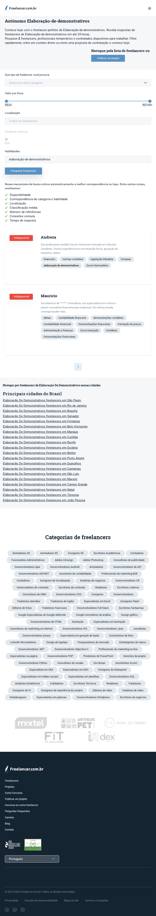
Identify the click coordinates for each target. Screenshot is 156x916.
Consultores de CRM (34, 594)
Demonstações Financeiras (59, 336)
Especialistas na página (23, 656)
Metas (47, 317)
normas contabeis (73, 259)
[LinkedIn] (14, 909)
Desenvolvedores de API (127, 566)
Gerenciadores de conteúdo (33, 587)
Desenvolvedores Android (64, 566)
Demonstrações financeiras (94, 324)
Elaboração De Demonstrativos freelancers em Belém (39, 453)
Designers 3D (76, 553)
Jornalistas (139, 628)
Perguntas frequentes (17, 811)
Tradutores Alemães (28, 601)
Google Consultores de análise (93, 614)
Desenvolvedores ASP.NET (34, 573)
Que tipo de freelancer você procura (27, 75)
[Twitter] (31, 910)
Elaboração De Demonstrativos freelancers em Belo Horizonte (45, 426)
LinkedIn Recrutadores (23, 642)
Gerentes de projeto (134, 656)
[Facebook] (6, 909)
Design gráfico (129, 614)
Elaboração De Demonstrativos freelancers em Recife (39, 442)
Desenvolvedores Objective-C (71, 649)
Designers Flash (129, 601)
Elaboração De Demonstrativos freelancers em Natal (39, 489)
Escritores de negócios (133, 697)
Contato (9, 829)
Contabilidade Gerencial (57, 324)
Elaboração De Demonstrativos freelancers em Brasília (40, 411)
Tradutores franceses (54, 607)
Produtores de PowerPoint (98, 656)
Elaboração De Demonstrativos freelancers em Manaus (40, 432)
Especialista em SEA (41, 669)
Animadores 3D (49, 553)
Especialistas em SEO (75, 669)
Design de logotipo (57, 642)
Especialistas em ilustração (109, 621)
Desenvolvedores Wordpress (93, 697)
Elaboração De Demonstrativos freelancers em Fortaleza (41, 421)
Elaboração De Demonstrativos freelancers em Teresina (41, 495)
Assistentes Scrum (126, 662)
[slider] (6, 101)
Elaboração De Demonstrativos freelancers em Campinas (42, 469)
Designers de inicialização (55, 580)
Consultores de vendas (70, 662)
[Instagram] (22, 909)
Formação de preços (129, 324)
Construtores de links (121, 635)
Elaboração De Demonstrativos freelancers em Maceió (40, 479)
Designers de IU (22, 690)
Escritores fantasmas (131, 607)
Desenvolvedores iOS (75, 628)
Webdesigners (18, 697)
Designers (97, 594)
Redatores (101, 587)
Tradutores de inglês (62, 601)
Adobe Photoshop (93, 560)
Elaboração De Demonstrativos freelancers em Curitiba (40, 437)
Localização (12, 113)
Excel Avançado (89, 330)
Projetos (9, 786)
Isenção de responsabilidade (41, 900)
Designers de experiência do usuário (62, 690)
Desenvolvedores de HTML (46, 621)
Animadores (96, 566)
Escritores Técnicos (85, 683)
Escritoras (99, 662)
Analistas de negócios (92, 580)
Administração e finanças (58, 330)
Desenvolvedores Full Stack (93, 607)
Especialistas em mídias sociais (39, 676)
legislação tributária (102, 259)
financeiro (49, 259)
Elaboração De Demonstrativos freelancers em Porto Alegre (43, 458)
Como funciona (13, 792)
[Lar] (22, 8)
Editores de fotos (22, 607)
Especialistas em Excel (97, 601)
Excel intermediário (97, 265)
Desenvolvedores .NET (31, 649)
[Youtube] (40, 910)
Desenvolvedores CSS (68, 594)
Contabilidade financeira (72, 317)
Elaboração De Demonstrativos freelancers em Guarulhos (42, 463)
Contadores (137, 553)
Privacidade (11, 900)
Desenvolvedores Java (110, 628)
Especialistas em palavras (52, 697)
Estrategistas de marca (132, 642)
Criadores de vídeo (132, 690)
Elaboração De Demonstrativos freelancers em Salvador (41, 416)
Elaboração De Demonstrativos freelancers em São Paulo (42, 400)
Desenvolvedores (123, 594)
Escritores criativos (128, 587)
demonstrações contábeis (108, 317)
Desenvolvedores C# (127, 580)
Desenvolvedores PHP (60, 656)
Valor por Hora (14, 93)
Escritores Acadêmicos (107, 553)
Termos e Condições (96, 900)
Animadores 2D (21, 553)
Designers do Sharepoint (112, 669)
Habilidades (12, 151)
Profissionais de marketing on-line (118, 649)
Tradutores (134, 683)
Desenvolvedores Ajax (27, 566)
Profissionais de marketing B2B (119, 573)
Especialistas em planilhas (83, 676)
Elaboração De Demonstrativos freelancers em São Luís (41, 474)
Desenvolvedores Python (33, 662)
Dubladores (56, 683)
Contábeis (111, 330)
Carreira (9, 817)
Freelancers (11, 780)
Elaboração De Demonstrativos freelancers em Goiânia (40, 447)
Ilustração (77, 621)
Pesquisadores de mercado (93, 642)
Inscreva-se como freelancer (21, 805)
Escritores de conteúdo (72, 587)
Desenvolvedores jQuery (36, 635)
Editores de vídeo (102, 690)
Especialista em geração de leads (80, 635)
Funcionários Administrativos (28, 560)
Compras (126, 259)
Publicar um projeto (108, 58)
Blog (7, 823)
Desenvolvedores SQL (122, 676)
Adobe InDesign (64, 560)
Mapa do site (71, 900)
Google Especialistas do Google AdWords (42, 614)
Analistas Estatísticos (27, 683)
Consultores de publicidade (129, 560)
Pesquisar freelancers (23, 170)
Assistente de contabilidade (75, 573)
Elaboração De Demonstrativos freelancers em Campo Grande (45, 484)
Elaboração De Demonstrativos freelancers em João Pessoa (44, 500)
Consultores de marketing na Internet (31, 628)
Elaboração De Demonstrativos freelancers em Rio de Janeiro (45, 405)
